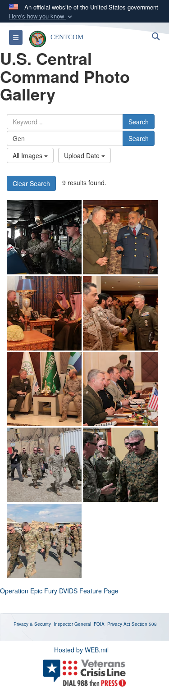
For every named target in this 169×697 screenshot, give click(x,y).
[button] (41, 16)
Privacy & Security (32, 624)
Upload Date (82, 155)
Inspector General (72, 624)
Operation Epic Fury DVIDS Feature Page (59, 590)
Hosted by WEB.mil (81, 649)
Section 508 (144, 624)
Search (138, 121)
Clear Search (31, 183)
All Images (28, 155)
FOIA (99, 624)
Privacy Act (118, 624)
